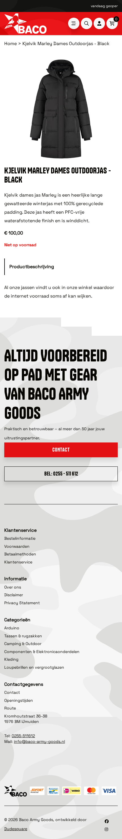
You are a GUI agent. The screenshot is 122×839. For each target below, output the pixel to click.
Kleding (11, 659)
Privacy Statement (22, 602)
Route (10, 708)
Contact (61, 449)
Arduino (11, 627)
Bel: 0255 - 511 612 (61, 473)
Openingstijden (18, 700)
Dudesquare (15, 828)
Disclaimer (13, 594)
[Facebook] (107, 821)
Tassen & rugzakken (23, 635)
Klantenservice (18, 562)
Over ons (12, 587)
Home (10, 44)
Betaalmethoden (20, 554)
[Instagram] (106, 829)
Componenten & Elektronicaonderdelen (41, 651)
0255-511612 (23, 735)
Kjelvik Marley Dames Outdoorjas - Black (66, 44)
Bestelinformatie (19, 538)
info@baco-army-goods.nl (39, 741)
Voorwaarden (17, 546)
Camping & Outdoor (22, 643)
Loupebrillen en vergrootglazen (34, 667)
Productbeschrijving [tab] (31, 267)
